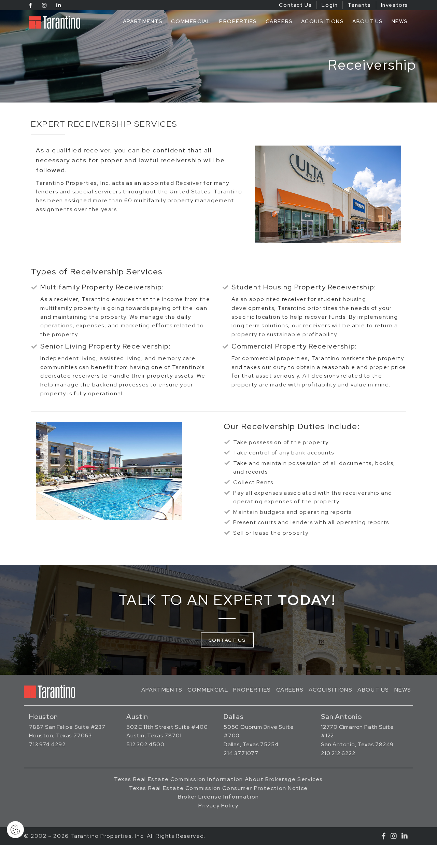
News (400, 21)
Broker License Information (218, 796)
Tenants (359, 5)
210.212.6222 (338, 753)
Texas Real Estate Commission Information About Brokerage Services (218, 779)
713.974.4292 (47, 744)
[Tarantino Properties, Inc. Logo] (56, 22)
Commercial (191, 21)
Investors (394, 5)
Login (330, 5)
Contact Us (295, 5)
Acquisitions (322, 21)
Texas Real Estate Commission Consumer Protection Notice (218, 788)
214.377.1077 (241, 753)
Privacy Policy (218, 805)
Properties (238, 21)
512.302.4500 (145, 744)
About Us (367, 21)
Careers (279, 21)
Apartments (143, 21)
